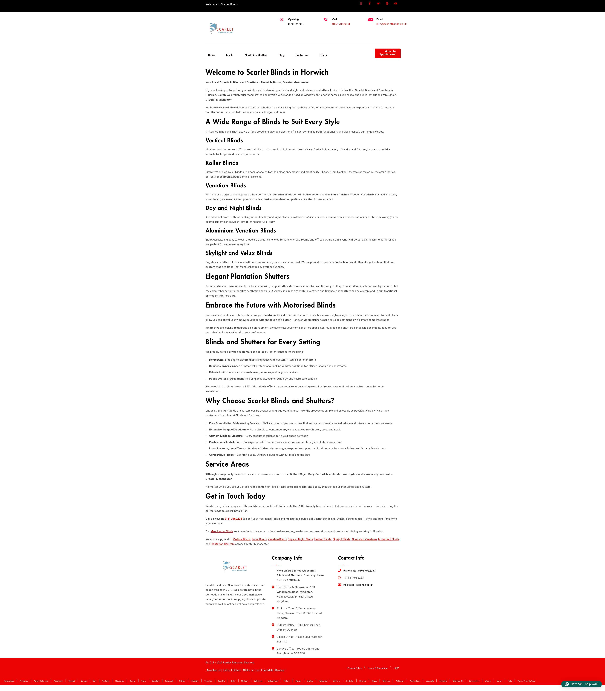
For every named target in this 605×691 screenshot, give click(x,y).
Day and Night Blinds (300, 539)
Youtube (395, 3)
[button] (581, 684)
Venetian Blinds (277, 539)
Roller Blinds (259, 539)
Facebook (369, 3)
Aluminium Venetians (364, 539)
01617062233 (341, 24)
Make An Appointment (387, 53)
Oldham (237, 670)
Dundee (279, 670)
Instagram (361, 3)
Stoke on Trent (251, 670)
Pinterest (387, 3)
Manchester (350, 570)
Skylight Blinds (341, 539)
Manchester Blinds (222, 531)
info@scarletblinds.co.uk (391, 24)
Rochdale (268, 670)
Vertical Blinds (242, 539)
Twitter (378, 3)
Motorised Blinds (388, 539)
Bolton (226, 670)
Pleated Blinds (322, 539)
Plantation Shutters (223, 544)
